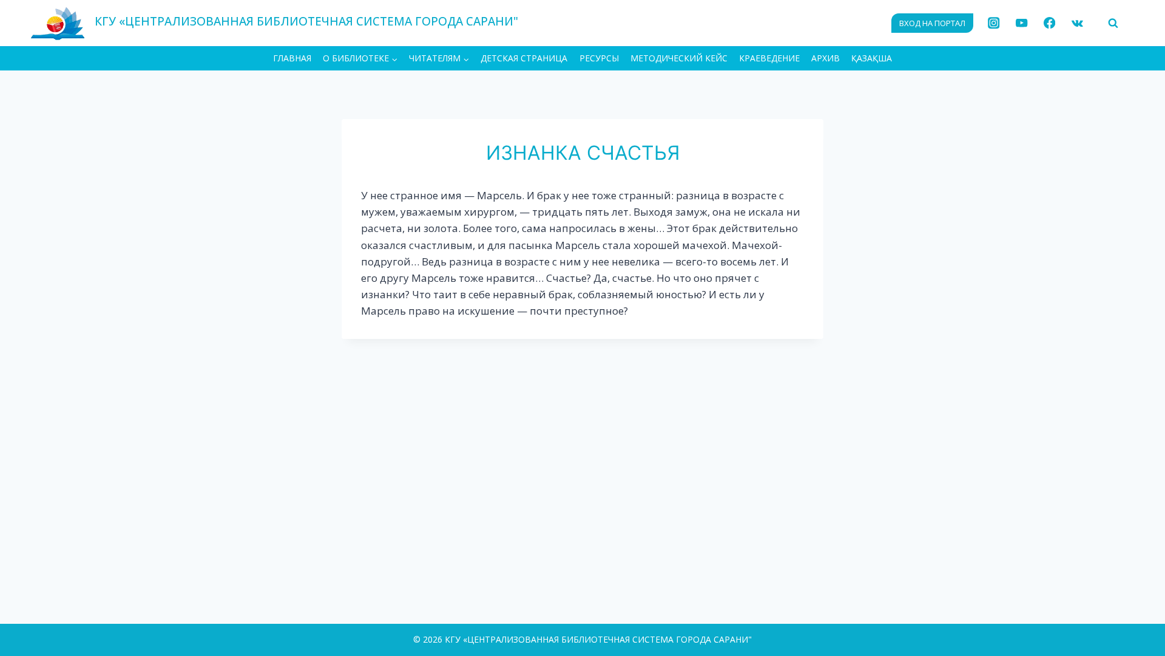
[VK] (1077, 23)
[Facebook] (1049, 23)
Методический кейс (679, 58)
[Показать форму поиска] (1113, 23)
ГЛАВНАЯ (292, 58)
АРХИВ (825, 58)
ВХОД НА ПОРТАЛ (932, 23)
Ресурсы (599, 58)
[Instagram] (994, 23)
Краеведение (769, 58)
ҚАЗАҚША (871, 58)
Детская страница (524, 58)
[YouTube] (1021, 23)
